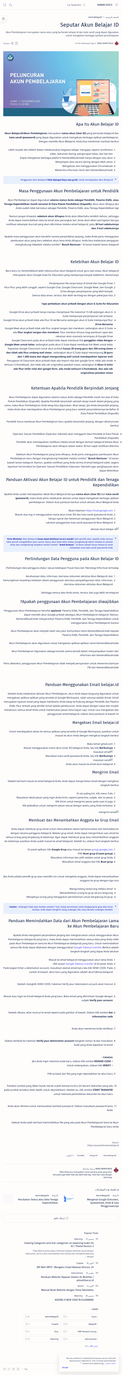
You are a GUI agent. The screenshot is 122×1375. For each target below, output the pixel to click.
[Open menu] (116, 4)
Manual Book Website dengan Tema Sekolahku (67, 1289)
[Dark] (10, 4)
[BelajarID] (94, 1155)
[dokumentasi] (77, 1273)
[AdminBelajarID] (110, 1155)
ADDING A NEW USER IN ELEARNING (74, 1299)
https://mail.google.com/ (90, 510)
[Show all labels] (91, 1345)
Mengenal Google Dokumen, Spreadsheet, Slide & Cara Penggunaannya (103, 1203)
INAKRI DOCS (104, 4)
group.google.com (102, 849)
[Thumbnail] (69, 1199)
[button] (69, 1155)
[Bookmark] (4, 4)
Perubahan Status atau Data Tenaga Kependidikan (38, 1201)
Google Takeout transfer (87, 947)
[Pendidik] (80, 1155)
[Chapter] (79, 1263)
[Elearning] (78, 1239)
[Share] (8, 43)
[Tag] (103, 1195)
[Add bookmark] (16, 43)
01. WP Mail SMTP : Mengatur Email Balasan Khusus (65, 1267)
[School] (80, 1286)
